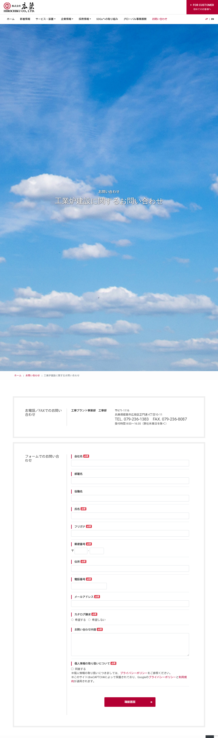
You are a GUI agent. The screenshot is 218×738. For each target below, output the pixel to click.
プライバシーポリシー (133, 673)
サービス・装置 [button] (44, 19)
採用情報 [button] (84, 19)
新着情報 (25, 19)
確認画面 (129, 702)
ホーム (10, 19)
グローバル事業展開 (134, 19)
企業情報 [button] (66, 19)
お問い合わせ (159, 19)
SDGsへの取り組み (107, 19)
